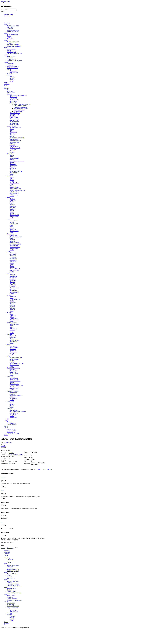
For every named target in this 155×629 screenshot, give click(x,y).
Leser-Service (13, 71)
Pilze (11, 226)
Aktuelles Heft (11, 63)
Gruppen (12, 162)
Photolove (13, 116)
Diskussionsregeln (11, 424)
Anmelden (6, 16)
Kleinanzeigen (14, 72)
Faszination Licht (14, 120)
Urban (8, 356)
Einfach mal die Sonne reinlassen (22, 104)
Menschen (9, 153)
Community (7, 22)
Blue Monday (13, 97)
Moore (12, 185)
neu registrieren (47, 469)
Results (9, 36)
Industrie (12, 239)
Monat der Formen (15, 113)
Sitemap (6, 555)
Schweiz (12, 152)
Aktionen (9, 94)
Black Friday (13, 101)
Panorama (9, 334)
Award (5, 24)
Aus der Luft (13, 191)
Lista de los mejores (12, 59)
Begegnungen (13, 165)
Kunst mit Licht (14, 379)
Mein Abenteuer (14, 118)
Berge (11, 177)
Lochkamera (13, 392)
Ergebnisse (10, 27)
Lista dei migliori (11, 52)
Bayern (12, 129)
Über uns (12, 76)
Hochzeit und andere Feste (17, 161)
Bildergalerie (7, 88)
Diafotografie (13, 328)
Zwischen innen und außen (20, 107)
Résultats (9, 43)
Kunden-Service (11, 429)
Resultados (10, 57)
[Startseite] (8, 20)
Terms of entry (11, 38)
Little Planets (13, 341)
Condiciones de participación (14, 60)
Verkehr (12, 362)
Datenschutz (7, 552)
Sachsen (12, 145)
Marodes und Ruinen (15, 244)
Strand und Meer (14, 183)
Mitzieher (12, 289)
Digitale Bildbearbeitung (13, 368)
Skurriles (12, 309)
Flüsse (12, 180)
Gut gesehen (13, 352)
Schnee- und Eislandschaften (17, 190)
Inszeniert (12, 167)
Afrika (12, 263)
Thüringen (13, 149)
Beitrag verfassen (11, 423)
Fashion (12, 159)
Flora (8, 219)
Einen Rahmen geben (19, 110)
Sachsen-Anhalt (14, 146)
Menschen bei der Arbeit (16, 171)
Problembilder (14, 370)
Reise (8, 251)
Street (8, 344)
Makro (12, 212)
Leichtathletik (13, 276)
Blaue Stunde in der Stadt (16, 363)
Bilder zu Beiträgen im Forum (18, 411)
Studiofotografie (14, 158)
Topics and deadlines (12, 34)
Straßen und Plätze (15, 247)
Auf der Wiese (14, 223)
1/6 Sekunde (13, 98)
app (1, 522)
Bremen (12, 133)
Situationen (13, 349)
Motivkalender (14, 123)
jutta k (2, 490)
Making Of (13, 414)
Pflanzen (12, 404)
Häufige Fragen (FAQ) (13, 31)
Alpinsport (13, 285)
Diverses (9, 408)
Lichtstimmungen (14, 359)
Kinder (12, 156)
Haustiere (12, 207)
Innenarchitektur (14, 242)
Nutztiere (12, 209)
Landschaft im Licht (15, 188)
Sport (8, 273)
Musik (12, 169)
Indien (12, 266)
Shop (5, 85)
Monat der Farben (14, 114)
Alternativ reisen (14, 270)
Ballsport (12, 274)
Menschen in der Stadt (16, 357)
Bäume (12, 222)
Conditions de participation (14, 46)
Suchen (3, 9)
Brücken (12, 241)
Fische (12, 201)
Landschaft (10, 175)
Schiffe (12, 301)
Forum (5, 420)
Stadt (11, 238)
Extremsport (13, 290)
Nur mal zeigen (14, 410)
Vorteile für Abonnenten (13, 66)
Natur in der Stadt (14, 365)
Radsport (12, 279)
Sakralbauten (13, 235)
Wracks (12, 405)
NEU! (8, 89)
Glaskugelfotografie (15, 388)
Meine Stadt (13, 360)
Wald (11, 184)
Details (12, 210)
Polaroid (12, 330)
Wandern (12, 286)
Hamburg (12, 134)
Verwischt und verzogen (16, 385)
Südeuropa (13, 255)
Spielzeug (12, 305)
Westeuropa (13, 257)
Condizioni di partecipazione (14, 53)
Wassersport (13, 277)
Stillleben (9, 312)
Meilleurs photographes (13, 44)
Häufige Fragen (11, 432)
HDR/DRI (13, 372)
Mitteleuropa (13, 258)
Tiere (8, 197)
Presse (12, 78)
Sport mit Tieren (14, 287)
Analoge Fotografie (12, 322)
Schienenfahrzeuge (15, 299)
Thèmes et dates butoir (13, 41)
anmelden (38, 469)
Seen (11, 178)
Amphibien (13, 206)
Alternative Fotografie (12, 391)
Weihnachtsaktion (14, 121)
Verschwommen (14, 384)
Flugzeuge (13, 296)
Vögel (11, 203)
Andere (12, 174)
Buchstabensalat (14, 100)
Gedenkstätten (14, 245)
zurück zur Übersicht (6, 443)
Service (9, 69)
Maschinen (13, 302)
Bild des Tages (11, 92)
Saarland (12, 143)
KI (7, 419)
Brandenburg (13, 132)
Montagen (13, 369)
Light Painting (14, 378)
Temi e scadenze (11, 49)
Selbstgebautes (14, 413)
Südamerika (13, 261)
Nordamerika (13, 260)
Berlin (11, 130)
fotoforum (9, 75)
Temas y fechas (11, 56)
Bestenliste (10, 28)
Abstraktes (10, 376)
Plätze (11, 338)
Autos (11, 298)
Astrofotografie (14, 194)
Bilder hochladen (8, 14)
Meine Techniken (14, 373)
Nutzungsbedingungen (13, 433)
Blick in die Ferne (14, 340)
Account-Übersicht (12, 430)
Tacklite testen (14, 117)
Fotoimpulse (13, 102)
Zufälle (12, 353)
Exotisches (13, 229)
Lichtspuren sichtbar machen (21, 108)
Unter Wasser (10, 401)
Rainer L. (3, 446)
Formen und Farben (15, 381)
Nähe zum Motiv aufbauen (20, 105)
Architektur (10, 234)
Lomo (11, 327)
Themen (9, 421)
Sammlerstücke (14, 318)
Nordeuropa (13, 252)
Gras (11, 225)
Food (11, 314)
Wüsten (12, 181)
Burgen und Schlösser (16, 236)
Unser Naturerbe (11, 126)
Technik (9, 295)
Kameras (12, 308)
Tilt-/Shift (12, 394)
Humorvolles (13, 350)
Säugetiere (13, 200)
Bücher (6, 82)
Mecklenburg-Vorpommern (17, 137)
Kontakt (12, 79)
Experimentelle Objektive (16, 395)
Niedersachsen (14, 139)
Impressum (6, 550)
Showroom (10, 91)
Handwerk (13, 168)
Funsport (12, 282)
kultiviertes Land (14, 187)
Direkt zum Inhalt (5, 1)
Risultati (9, 50)
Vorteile (6, 435)
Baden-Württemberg (15, 127)
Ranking (9, 37)
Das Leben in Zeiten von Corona (18, 95)
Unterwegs (13, 164)
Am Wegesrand (14, 220)
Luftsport (12, 283)
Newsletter (10, 73)
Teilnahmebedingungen (13, 30)
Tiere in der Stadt (14, 215)
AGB (11, 81)
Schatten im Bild (18, 111)
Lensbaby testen (14, 124)
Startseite (3, 548)
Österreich (13, 151)
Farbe (11, 325)
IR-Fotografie (13, 398)
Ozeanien (12, 267)
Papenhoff (3, 477)
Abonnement (10, 65)
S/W (11, 331)
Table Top (13, 315)
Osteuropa (13, 254)
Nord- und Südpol (15, 269)
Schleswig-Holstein (15, 148)
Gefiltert (12, 397)
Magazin (6, 62)
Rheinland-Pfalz (14, 142)
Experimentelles (14, 172)
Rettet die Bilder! (14, 324)
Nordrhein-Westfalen (15, 140)
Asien (11, 264)
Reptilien (12, 204)
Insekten (12, 199)
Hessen (12, 136)
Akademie (6, 84)
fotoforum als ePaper (12, 68)
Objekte (12, 317)
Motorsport (13, 280)
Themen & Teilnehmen (13, 25)
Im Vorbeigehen (14, 347)
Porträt (12, 155)
